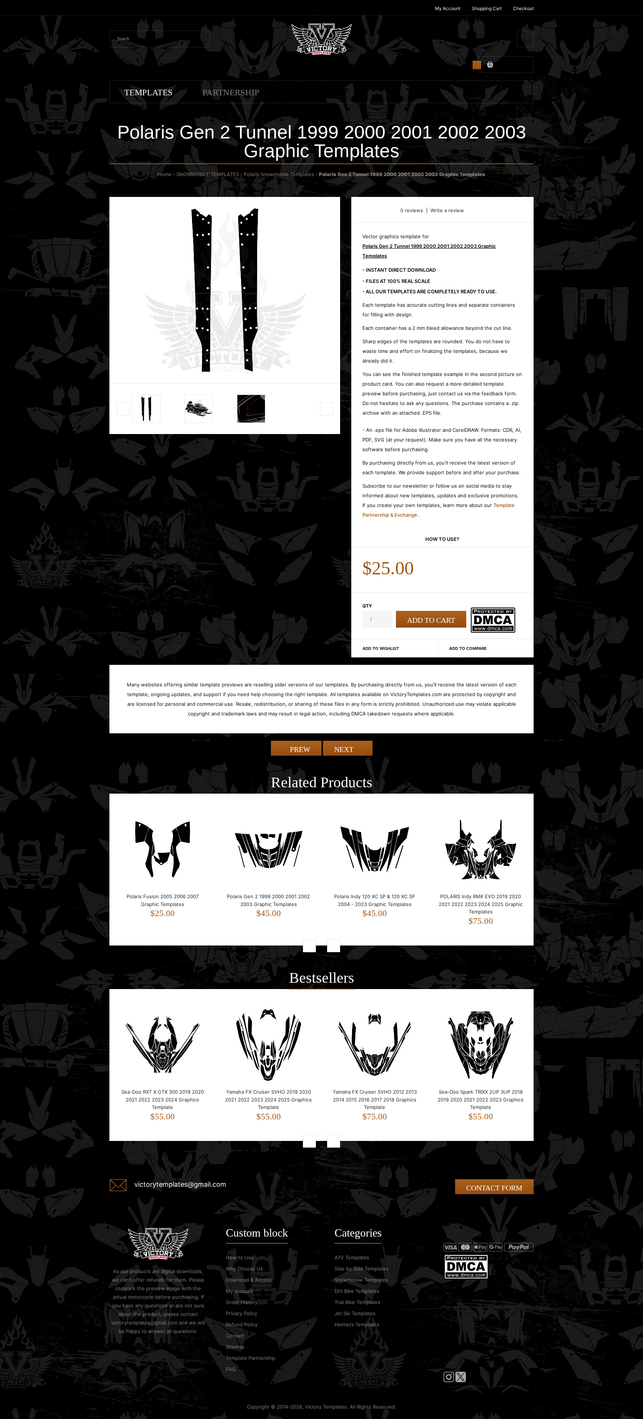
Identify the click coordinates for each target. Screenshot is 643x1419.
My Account (447, 8)
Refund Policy (241, 1324)
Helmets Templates (357, 1324)
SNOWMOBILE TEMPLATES (207, 174)
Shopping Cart (487, 8)
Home (165, 174)
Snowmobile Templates (361, 1280)
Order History (241, 1302)
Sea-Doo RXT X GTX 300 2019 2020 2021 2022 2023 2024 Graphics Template (162, 1099)
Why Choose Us (244, 1269)
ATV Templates (352, 1257)
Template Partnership (250, 1358)
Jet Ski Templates (355, 1313)
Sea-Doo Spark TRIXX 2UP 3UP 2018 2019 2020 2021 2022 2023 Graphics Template (481, 1099)
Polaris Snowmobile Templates (279, 174)
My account (239, 1291)
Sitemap (235, 1347)
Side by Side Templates (361, 1269)
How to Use (240, 1257)
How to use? (442, 539)
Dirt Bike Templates (357, 1291)
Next (344, 749)
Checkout (523, 8)
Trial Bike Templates (357, 1302)
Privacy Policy (241, 1313)
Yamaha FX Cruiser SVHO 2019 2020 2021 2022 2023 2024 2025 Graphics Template (268, 1099)
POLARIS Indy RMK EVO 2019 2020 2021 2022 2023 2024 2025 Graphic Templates (481, 904)
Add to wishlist (380, 648)
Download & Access (249, 1280)
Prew (299, 749)
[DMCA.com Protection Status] (492, 631)
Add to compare (468, 648)
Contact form (494, 1188)
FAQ (231, 1369)
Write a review (447, 210)
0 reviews (411, 210)
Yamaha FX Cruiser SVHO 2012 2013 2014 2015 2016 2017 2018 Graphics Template (375, 1099)
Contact (235, 1336)
